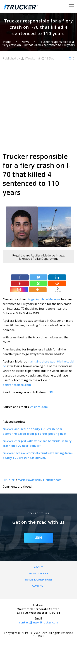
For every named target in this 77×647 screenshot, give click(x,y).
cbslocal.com (39, 407)
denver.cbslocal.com (17, 385)
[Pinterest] (20, 283)
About (38, 567)
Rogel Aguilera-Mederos (44, 299)
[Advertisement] (38, 105)
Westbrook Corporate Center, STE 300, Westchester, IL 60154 (38, 611)
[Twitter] (38, 277)
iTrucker (9, 480)
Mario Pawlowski (29, 480)
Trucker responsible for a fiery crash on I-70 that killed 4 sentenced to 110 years (39, 43)
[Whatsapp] (38, 283)
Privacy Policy (38, 573)
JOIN (38, 537)
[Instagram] (19, 289)
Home (7, 42)
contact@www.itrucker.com (38, 622)
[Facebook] (20, 277)
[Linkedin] (57, 277)
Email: (38, 618)
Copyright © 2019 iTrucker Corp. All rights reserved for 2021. (38, 634)
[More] (38, 289)
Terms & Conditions (39, 579)
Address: (38, 605)
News (25, 42)
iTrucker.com (52, 480)
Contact (38, 585)
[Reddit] (57, 283)
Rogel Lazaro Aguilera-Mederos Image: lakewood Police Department (38, 257)
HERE (50, 392)
